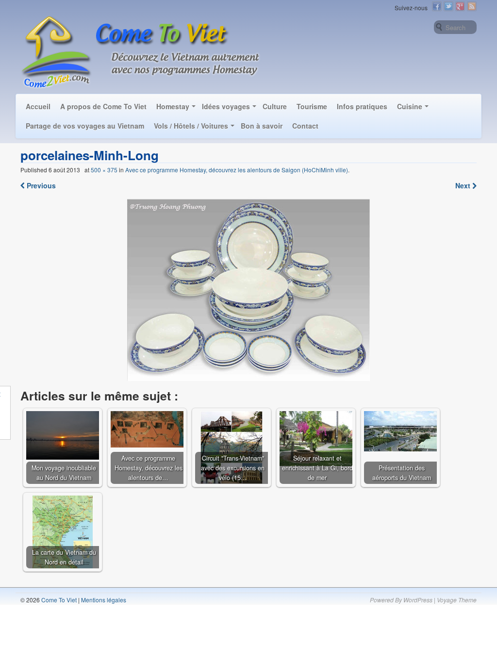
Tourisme (312, 106)
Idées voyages (226, 106)
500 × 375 (104, 170)
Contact (305, 126)
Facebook (437, 6)
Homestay (172, 106)
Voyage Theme (457, 600)
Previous (40, 185)
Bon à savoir (261, 126)
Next (463, 185)
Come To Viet (58, 600)
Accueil (38, 106)
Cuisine (409, 106)
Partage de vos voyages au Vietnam (85, 126)
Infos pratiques (362, 106)
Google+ (460, 6)
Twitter (448, 6)
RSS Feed (472, 6)
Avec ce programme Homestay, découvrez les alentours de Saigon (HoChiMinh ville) (236, 170)
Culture (275, 106)
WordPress (417, 600)
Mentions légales (103, 600)
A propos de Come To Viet (103, 106)
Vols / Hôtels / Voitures (191, 126)
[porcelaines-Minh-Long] (248, 290)
